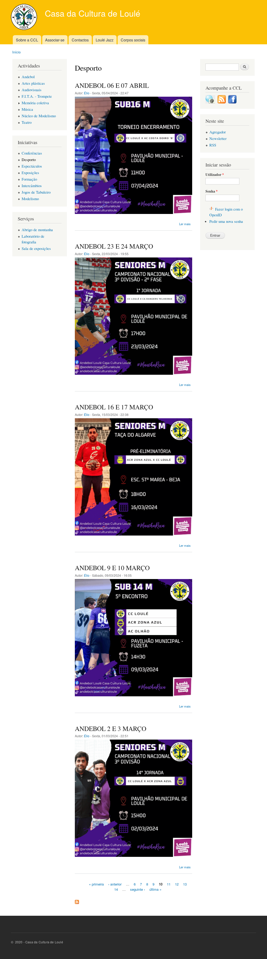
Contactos (80, 39)
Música (27, 109)
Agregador (217, 131)
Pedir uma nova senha (226, 221)
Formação (29, 179)
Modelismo (30, 198)
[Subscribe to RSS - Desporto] (77, 900)
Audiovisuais (31, 89)
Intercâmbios (32, 185)
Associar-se (54, 39)
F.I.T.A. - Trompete (37, 96)
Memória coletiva (35, 102)
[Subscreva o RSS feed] (221, 101)
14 (116, 889)
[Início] (24, 17)
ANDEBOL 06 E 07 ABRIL (112, 85)
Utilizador (214, 174)
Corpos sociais (133, 39)
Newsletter (218, 138)
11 (169, 884)
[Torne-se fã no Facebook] (232, 101)
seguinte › (137, 889)
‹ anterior (115, 884)
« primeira (96, 884)
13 (185, 884)
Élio (86, 93)
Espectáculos (32, 166)
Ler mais (185, 224)
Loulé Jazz (104, 39)
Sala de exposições (36, 248)
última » (155, 889)
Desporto (29, 159)
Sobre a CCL (27, 39)
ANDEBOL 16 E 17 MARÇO (114, 406)
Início (16, 52)
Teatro (27, 122)
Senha (211, 191)
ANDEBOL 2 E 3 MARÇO (110, 728)
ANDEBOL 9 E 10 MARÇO (112, 567)
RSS (212, 144)
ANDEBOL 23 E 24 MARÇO (114, 246)
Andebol (28, 76)
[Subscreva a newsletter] (210, 101)
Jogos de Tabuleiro (36, 192)
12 (177, 884)
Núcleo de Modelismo (39, 115)
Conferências (32, 153)
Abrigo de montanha (37, 229)
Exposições (30, 172)
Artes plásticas (33, 83)
